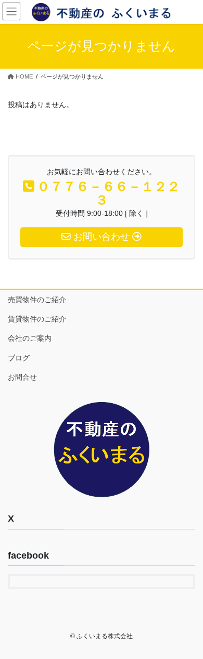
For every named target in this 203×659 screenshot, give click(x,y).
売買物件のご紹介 (37, 299)
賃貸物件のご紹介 (37, 319)
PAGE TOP (187, 630)
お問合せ (22, 377)
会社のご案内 (30, 338)
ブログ (19, 358)
